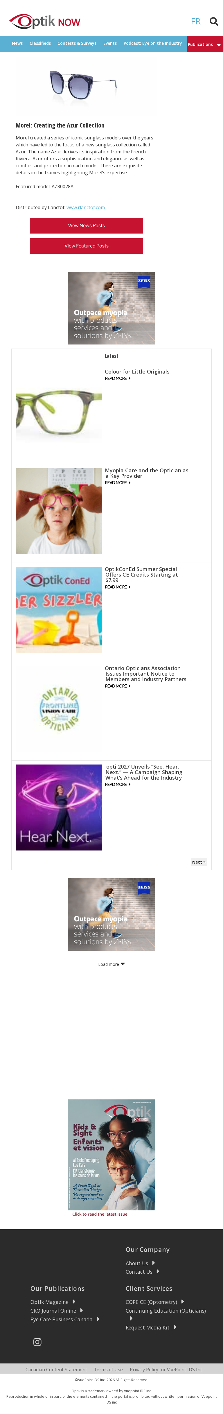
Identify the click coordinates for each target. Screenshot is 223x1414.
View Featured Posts (86, 246)
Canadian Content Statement (56, 1369)
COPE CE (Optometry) (151, 1301)
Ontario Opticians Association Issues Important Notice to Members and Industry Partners (145, 674)
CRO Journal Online (53, 1310)
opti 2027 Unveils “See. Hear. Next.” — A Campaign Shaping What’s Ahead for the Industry (143, 772)
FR (196, 21)
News (17, 43)
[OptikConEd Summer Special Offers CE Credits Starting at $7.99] (59, 609)
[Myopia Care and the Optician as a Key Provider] (59, 511)
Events (110, 43)
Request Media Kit (148, 1327)
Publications (200, 44)
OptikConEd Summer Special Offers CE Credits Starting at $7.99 (141, 575)
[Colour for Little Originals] (59, 412)
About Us (137, 1263)
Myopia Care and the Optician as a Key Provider (146, 473)
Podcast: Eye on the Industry (153, 43)
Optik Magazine (49, 1301)
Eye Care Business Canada (61, 1319)
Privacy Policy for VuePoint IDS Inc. (166, 1369)
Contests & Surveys (76, 43)
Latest (111, 355)
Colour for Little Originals (137, 371)
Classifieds (40, 43)
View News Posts (86, 225)
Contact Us (139, 1271)
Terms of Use (108, 1369)
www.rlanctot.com (85, 207)
